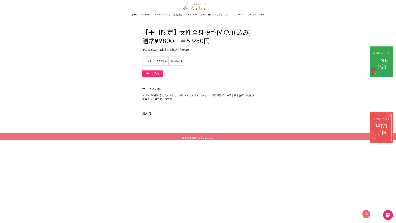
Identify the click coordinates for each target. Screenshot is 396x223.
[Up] (366, 214)
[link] (152, 73)
